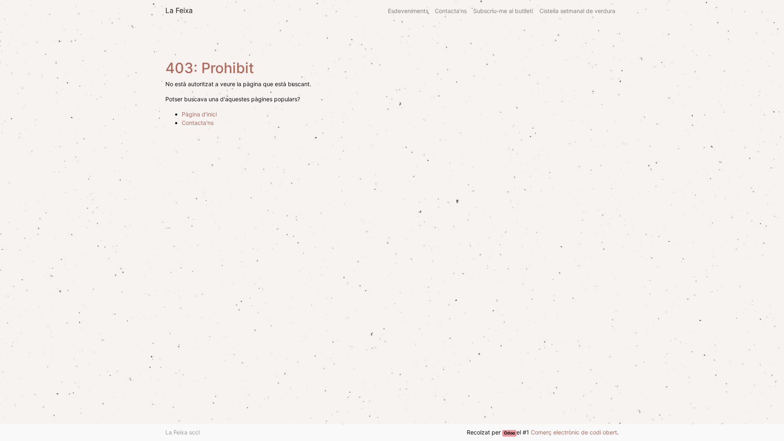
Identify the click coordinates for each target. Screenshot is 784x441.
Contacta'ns (198, 122)
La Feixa (179, 10)
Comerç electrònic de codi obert (574, 432)
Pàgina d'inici (199, 114)
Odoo (509, 433)
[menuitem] (408, 10)
